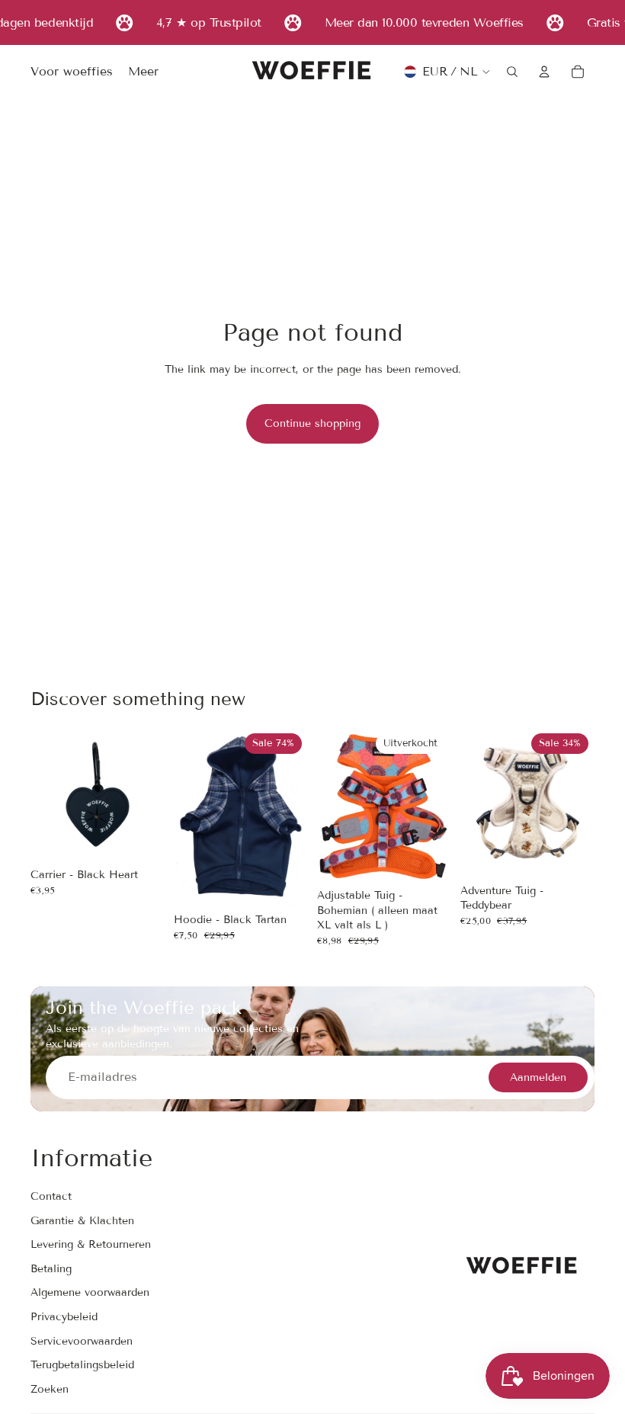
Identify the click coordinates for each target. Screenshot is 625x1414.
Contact (51, 1196)
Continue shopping (312, 423)
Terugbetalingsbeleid (82, 1364)
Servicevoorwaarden (81, 1341)
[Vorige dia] (190, 817)
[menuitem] (143, 72)
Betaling (51, 1268)
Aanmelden (538, 1077)
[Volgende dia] (291, 817)
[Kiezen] (284, 882)
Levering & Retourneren (90, 1245)
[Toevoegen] (141, 838)
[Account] (544, 71)
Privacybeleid (64, 1316)
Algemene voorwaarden (89, 1293)
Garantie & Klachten (82, 1220)
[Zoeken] (512, 71)
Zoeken (49, 1389)
